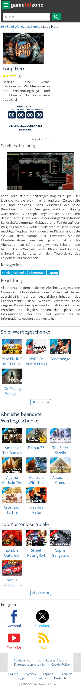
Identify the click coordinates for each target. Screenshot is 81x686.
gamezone (27, 5)
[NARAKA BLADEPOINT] (36, 346)
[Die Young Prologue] (12, 376)
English (13, 674)
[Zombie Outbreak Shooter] (12, 538)
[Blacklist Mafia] (36, 495)
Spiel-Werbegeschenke (23, 26)
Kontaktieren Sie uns (52, 660)
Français (67, 674)
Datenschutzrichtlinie (29, 664)
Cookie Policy (60, 664)
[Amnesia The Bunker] (12, 435)
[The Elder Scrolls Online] (60, 435)
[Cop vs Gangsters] (60, 538)
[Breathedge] (60, 346)
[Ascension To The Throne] (12, 495)
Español (49, 674)
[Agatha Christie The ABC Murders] (12, 465)
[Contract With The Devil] (36, 465)
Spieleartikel (22, 660)
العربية (22, 678)
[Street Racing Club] (12, 568)
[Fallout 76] (36, 435)
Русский (31, 674)
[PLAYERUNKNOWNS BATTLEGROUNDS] (12, 346)
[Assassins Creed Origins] (60, 465)
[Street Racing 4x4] (36, 538)
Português (40, 678)
